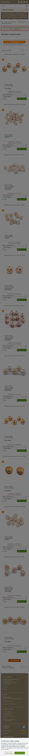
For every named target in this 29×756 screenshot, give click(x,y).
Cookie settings (8, 753)
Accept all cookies (19, 753)
